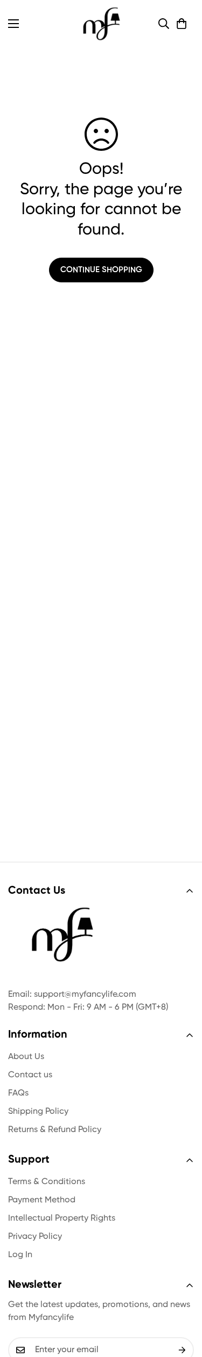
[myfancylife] (101, 23)
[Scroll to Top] (182, 1300)
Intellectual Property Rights (61, 1218)
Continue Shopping (101, 270)
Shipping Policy (38, 1111)
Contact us (30, 1075)
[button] (181, 23)
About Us (26, 1057)
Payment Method (41, 1200)
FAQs (18, 1093)
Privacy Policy (35, 1236)
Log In (20, 1255)
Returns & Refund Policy (54, 1130)
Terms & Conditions (46, 1182)
